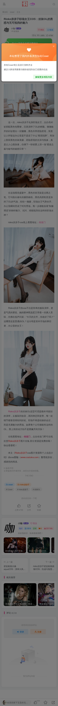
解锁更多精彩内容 (43, 76)
